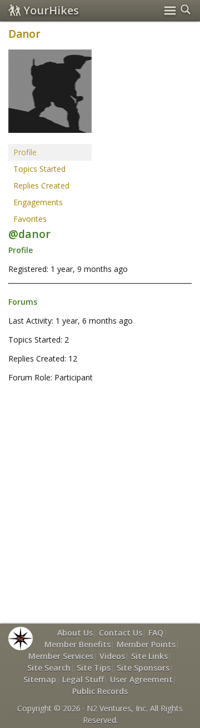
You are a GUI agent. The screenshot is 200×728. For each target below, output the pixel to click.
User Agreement (141, 679)
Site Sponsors (143, 667)
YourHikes (51, 10)
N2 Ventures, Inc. (117, 708)
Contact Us (120, 632)
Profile (25, 152)
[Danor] (50, 96)
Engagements (38, 202)
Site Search (49, 667)
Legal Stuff (83, 679)
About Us (75, 632)
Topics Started (39, 169)
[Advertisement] (100, 503)
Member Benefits (77, 644)
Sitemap (39, 679)
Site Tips (94, 667)
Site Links (149, 656)
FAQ (155, 632)
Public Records (100, 691)
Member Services (60, 656)
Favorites (30, 219)
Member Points (146, 644)
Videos (112, 656)
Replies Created (41, 185)
